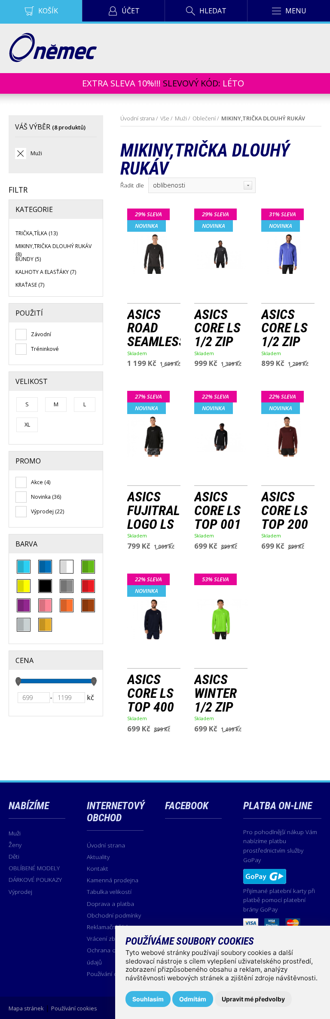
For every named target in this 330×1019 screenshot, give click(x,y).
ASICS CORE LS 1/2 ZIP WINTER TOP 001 (217, 328)
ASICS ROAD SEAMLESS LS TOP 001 (153, 328)
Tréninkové (45, 349)
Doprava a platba (110, 903)
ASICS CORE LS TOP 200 (284, 510)
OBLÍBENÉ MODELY (34, 868)
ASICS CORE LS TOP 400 (150, 693)
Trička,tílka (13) (36, 233)
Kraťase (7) (29, 285)
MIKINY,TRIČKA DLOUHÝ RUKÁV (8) (53, 250)
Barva (26, 544)
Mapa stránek (26, 1008)
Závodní (41, 334)
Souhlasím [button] (148, 999)
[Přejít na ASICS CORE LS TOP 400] (153, 618)
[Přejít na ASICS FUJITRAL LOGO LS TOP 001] (153, 435)
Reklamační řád (107, 927)
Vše (164, 118)
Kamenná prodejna (112, 880)
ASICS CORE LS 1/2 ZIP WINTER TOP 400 (284, 328)
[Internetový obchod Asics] (53, 59)
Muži (36, 153)
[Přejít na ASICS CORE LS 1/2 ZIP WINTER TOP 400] (288, 253)
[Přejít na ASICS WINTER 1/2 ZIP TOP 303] (221, 618)
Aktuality (98, 857)
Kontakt (97, 868)
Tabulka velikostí (109, 891)
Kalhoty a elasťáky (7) (45, 272)
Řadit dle (132, 185)
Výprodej (20, 891)
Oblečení (204, 118)
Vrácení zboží (105, 938)
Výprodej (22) (47, 511)
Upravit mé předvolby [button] (253, 999)
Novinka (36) (46, 496)
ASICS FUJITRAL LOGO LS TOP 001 (153, 510)
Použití (29, 313)
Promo (28, 461)
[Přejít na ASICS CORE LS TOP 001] (221, 435)
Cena (24, 660)
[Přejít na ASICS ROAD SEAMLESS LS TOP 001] (153, 253)
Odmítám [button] (192, 999)
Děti (14, 856)
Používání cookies (111, 974)
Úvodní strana (137, 118)
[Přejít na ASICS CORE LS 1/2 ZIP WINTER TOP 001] (221, 253)
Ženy (15, 845)
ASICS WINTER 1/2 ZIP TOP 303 (217, 693)
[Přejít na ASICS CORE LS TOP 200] (288, 435)
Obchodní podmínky (114, 915)
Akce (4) (40, 482)
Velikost (31, 381)
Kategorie (34, 209)
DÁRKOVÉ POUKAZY (35, 879)
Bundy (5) (28, 259)
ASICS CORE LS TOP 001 (217, 510)
